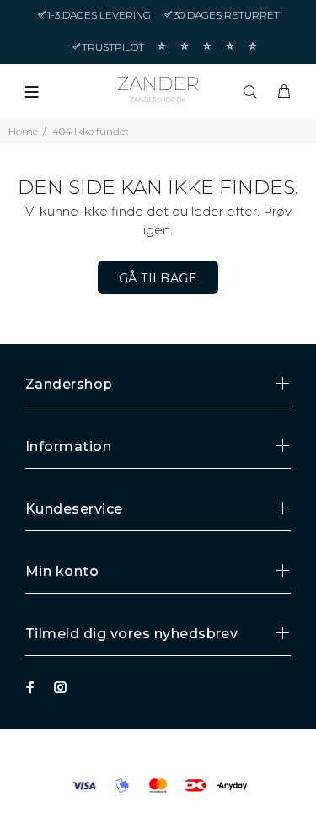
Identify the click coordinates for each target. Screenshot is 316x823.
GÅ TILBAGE (158, 278)
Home (23, 131)
